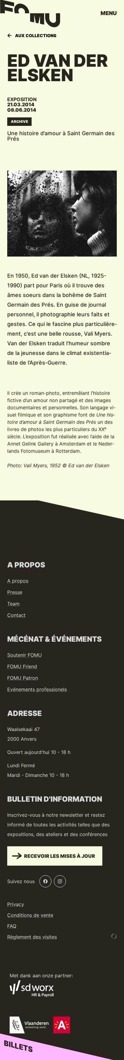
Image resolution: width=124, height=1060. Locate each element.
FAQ (11, 926)
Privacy (15, 904)
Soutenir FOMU (24, 655)
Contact (16, 615)
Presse (14, 592)
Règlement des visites (32, 937)
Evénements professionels (37, 689)
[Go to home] (30, 15)
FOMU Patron (22, 678)
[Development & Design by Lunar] (114, 936)
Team (13, 604)
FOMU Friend (22, 666)
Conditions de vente (30, 915)
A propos (17, 581)
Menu (109, 13)
